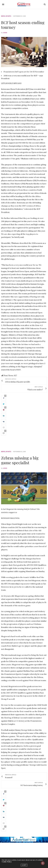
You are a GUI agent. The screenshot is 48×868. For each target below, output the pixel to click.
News (3, 16)
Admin (5, 32)
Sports (8, 16)
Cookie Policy (6, 862)
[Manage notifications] (43, 863)
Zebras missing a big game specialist (20, 460)
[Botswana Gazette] (24, 4)
